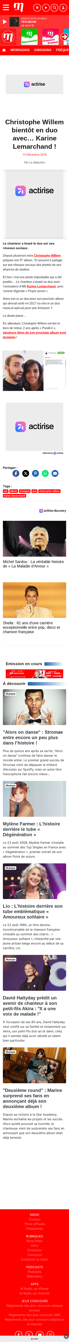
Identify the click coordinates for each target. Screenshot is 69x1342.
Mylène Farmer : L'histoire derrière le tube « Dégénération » (31, 829)
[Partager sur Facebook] (15, 475)
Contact (34, 1219)
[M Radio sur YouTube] (40, 1335)
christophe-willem (49, 491)
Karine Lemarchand (41, 286)
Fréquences (34, 1228)
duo (34, 491)
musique (25, 491)
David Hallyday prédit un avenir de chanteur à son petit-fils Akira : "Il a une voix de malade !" (30, 1006)
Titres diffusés (34, 1224)
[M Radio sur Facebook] (18, 1335)
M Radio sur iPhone (34, 1289)
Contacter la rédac (34, 1259)
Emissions (42, 50)
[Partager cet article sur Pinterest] (34, 475)
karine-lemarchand (14, 495)
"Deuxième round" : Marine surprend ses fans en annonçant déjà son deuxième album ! (32, 1098)
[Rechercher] (54, 8)
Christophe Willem (47, 255)
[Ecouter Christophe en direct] (34, 674)
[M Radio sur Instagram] (50, 1335)
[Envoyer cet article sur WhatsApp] (44, 475)
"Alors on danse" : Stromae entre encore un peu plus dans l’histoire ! (33, 737)
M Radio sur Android (34, 1293)
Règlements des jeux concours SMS (34, 1315)
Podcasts (34, 1272)
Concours (35, 1255)
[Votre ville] (37, 8)
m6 (5, 491)
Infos (34, 1245)
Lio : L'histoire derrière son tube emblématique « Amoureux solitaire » (33, 911)
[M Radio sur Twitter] (29, 1335)
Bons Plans (34, 1241)
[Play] (5, 21)
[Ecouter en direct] (46, 8)
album (13, 491)
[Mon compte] (63, 8)
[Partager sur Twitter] (24, 475)
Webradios (20, 50)
